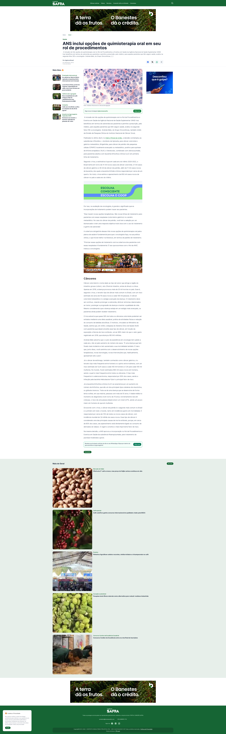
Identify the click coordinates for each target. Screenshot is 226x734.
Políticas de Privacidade (146, 729)
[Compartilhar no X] (152, 62)
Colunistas (133, 3)
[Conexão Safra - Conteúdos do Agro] (59, 3)
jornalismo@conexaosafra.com (106, 719)
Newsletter (87, 452)
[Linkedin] (115, 723)
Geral (69, 35)
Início (64, 35)
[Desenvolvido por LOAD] (118, 731)
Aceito (7, 727)
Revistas (109, 3)
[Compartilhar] (161, 62)
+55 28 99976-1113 (122, 719)
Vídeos (103, 3)
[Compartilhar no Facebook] (148, 62)
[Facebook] (112, 723)
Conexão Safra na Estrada (120, 3)
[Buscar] (172, 3)
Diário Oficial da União (113, 138)
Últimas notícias (94, 3)
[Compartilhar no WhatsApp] (157, 62)
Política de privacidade (18, 724)
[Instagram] (119, 723)
